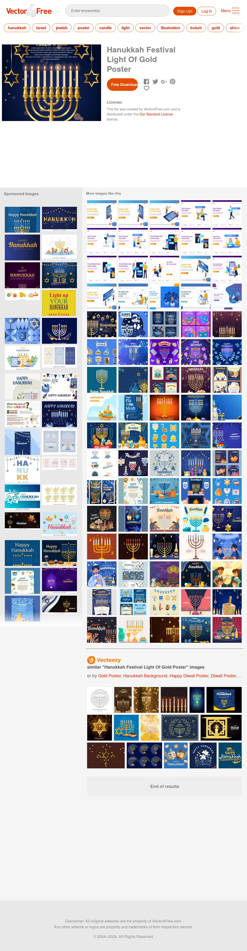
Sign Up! (184, 11)
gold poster (109, 675)
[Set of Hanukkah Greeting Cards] (227, 463)
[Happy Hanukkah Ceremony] (102, 519)
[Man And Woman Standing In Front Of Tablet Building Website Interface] (164, 213)
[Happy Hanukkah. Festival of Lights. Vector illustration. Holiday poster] (22, 497)
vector (145, 27)
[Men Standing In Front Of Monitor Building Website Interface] (196, 269)
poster (83, 27)
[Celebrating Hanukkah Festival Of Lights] (164, 491)
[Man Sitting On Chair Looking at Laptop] (196, 296)
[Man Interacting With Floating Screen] (164, 296)
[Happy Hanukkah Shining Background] (133, 352)
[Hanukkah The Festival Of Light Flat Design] (133, 324)
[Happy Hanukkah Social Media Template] (164, 380)
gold (216, 27)
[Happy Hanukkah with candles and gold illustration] (150, 728)
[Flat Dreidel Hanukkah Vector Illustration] (102, 408)
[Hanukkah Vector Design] (196, 602)
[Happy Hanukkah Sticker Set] (102, 352)
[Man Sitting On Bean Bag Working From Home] (227, 296)
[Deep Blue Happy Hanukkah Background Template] (133, 380)
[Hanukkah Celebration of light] (102, 602)
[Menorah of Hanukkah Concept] (196, 519)
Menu (226, 10)
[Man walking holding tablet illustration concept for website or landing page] (227, 213)
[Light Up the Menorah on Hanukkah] (102, 574)
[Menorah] (102, 380)
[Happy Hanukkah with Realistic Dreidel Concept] (227, 602)
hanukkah (17, 27)
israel (41, 27)
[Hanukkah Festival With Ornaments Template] (227, 380)
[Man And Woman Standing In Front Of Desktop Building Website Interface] (102, 296)
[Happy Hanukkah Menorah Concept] (227, 630)
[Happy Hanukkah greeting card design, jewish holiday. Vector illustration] (59, 303)
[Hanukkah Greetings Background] (102, 630)
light (126, 27)
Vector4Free (29, 11)
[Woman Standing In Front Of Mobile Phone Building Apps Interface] (102, 213)
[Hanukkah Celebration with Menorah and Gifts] (133, 435)
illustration (170, 27)
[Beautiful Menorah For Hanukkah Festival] (196, 463)
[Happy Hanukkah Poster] (133, 519)
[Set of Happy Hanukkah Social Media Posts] (196, 324)
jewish (62, 27)
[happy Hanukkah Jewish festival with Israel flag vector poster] (22, 525)
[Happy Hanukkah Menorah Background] (164, 352)
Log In (206, 11)
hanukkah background (145, 675)
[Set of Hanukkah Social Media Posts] (102, 491)
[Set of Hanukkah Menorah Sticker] (102, 463)
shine (235, 27)
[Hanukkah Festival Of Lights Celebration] (133, 491)
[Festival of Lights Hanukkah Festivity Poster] (133, 408)
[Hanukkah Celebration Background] (164, 574)
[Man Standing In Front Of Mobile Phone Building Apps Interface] (133, 213)
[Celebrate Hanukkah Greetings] (164, 519)
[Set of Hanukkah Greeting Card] (164, 324)
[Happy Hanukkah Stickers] (227, 491)
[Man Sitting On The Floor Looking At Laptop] (133, 296)
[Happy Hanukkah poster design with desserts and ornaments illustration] (59, 525)
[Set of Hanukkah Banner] (133, 574)
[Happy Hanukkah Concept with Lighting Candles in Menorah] (164, 546)
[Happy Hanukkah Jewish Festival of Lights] (196, 380)
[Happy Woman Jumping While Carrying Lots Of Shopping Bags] (227, 269)
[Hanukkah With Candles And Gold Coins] (102, 324)
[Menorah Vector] (102, 546)
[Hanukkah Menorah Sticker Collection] (133, 463)
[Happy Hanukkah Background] (227, 408)
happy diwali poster (189, 675)
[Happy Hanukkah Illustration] (164, 408)
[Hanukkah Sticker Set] (164, 602)
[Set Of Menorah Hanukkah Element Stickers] (164, 435)
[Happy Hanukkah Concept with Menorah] (196, 574)
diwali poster (223, 675)
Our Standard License (156, 114)
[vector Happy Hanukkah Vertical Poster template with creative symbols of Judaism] (59, 275)
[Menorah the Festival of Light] (227, 574)
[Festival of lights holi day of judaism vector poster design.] (22, 581)
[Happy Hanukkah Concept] (196, 408)
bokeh (196, 27)
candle (105, 27)
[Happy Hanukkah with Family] (227, 546)
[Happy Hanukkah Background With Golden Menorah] (227, 324)
